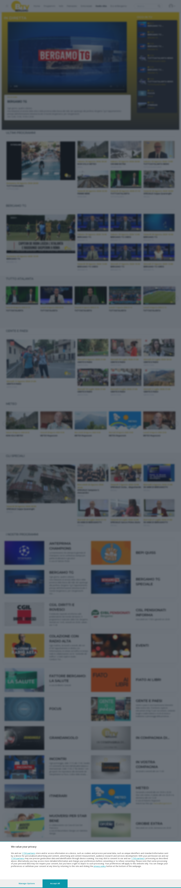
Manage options (27, 883)
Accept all (55, 883)
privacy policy (100, 866)
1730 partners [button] (28, 853)
